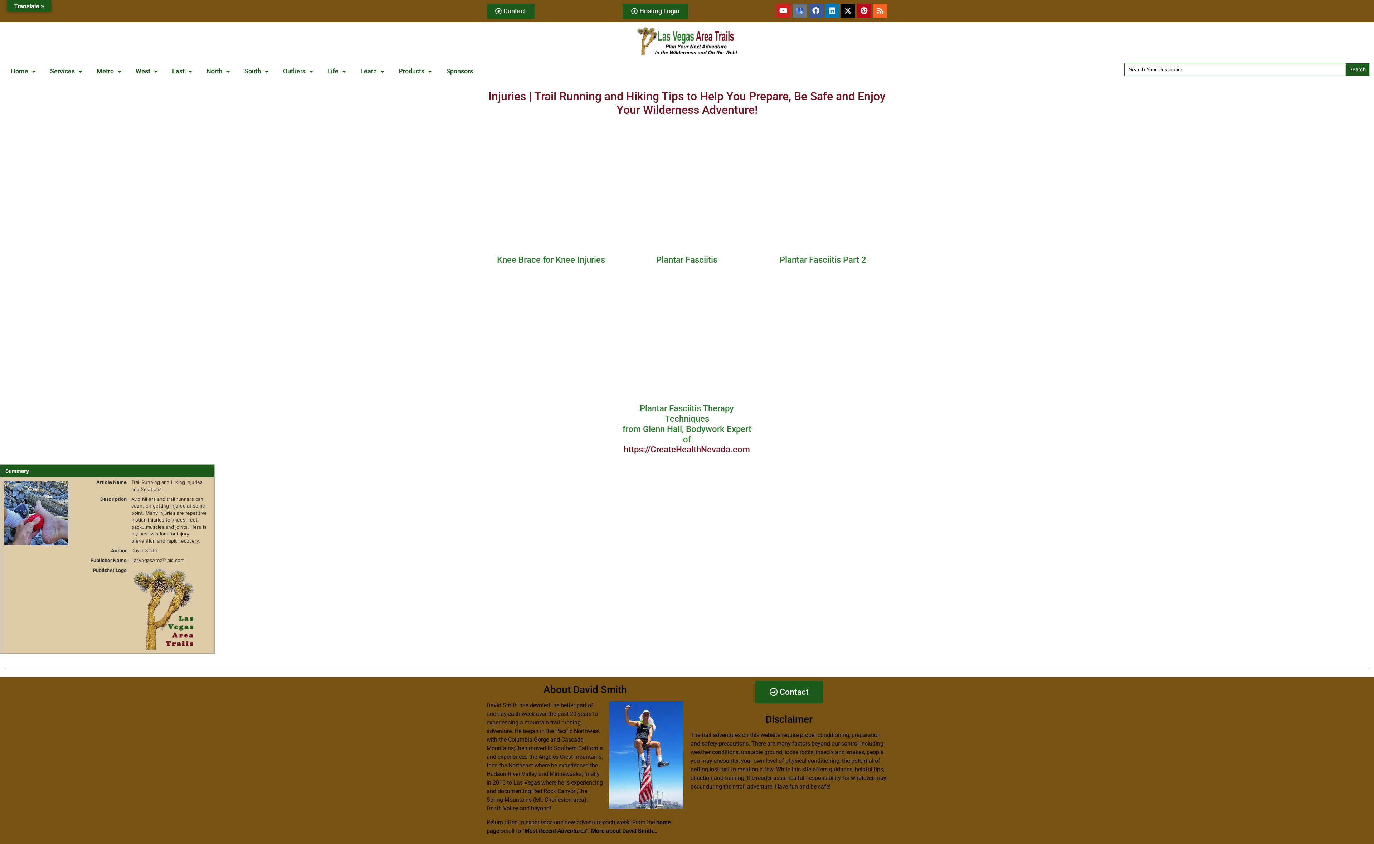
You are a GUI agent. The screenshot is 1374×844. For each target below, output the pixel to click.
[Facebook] (816, 11)
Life (332, 71)
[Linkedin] (832, 11)
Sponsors (459, 71)
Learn (368, 71)
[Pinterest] (864, 11)
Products (411, 71)
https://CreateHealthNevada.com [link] (687, 450)
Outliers (294, 71)
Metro (105, 71)
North (214, 71)
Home (19, 71)
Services (62, 71)
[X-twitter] (848, 11)
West (143, 71)
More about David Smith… (624, 831)
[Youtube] (783, 11)
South (252, 71)
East (178, 71)
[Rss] (880, 11)
